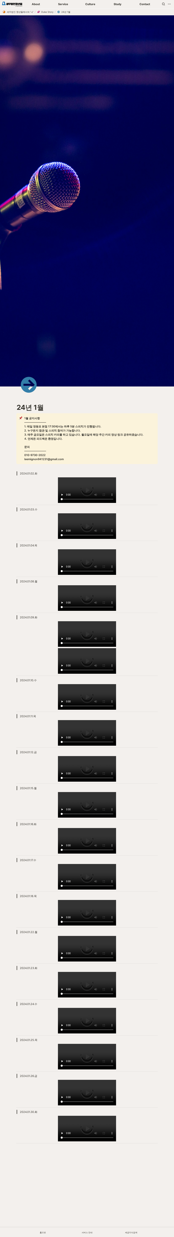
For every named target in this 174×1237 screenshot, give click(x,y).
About (36, 4)
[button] (163, 4)
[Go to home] (12, 4)
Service (63, 4)
